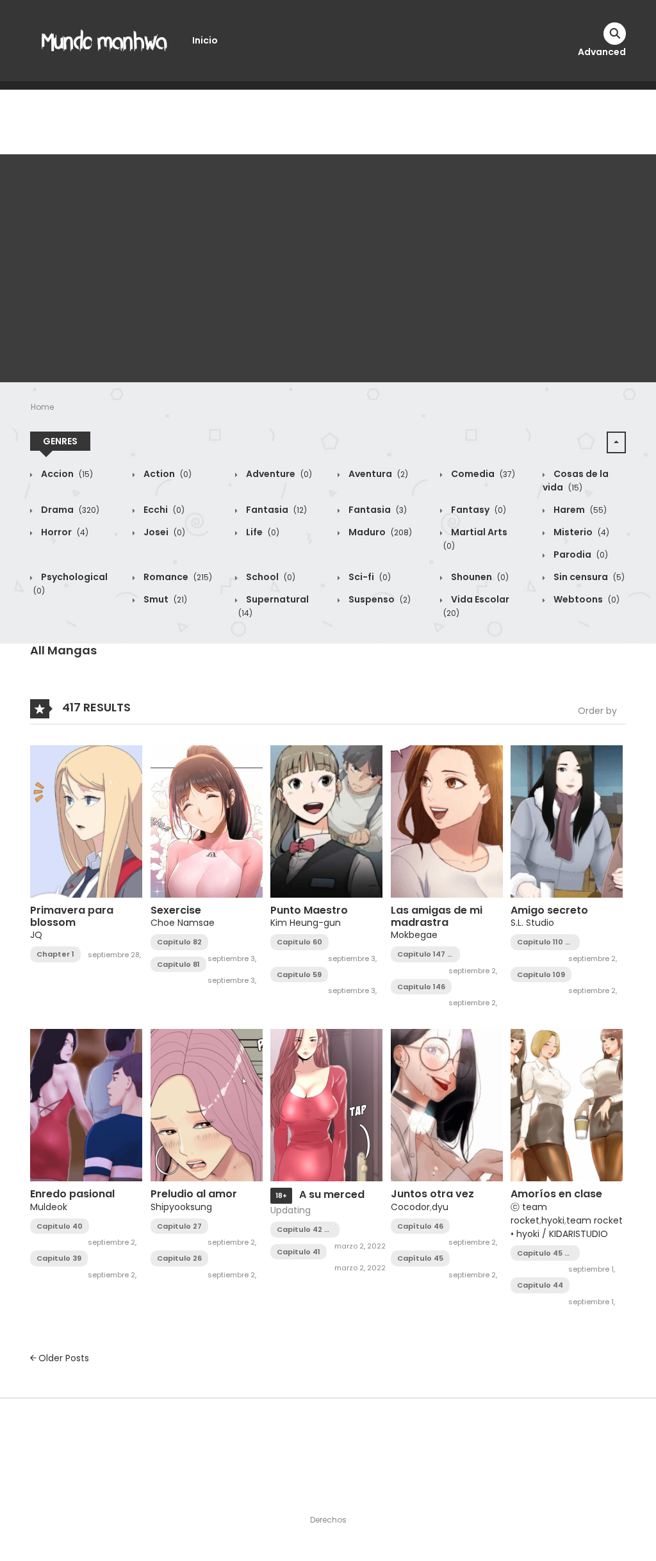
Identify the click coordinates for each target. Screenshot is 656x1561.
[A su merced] (326, 1104)
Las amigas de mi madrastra (436, 916)
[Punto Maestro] (326, 820)
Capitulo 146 (421, 987)
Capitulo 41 (298, 1252)
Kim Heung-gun (305, 922)
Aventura (377, 473)
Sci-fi (369, 576)
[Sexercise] (207, 820)
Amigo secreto (549, 910)
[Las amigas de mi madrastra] (447, 820)
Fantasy (477, 509)
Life (261, 532)
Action (167, 473)
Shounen (479, 576)
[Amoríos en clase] (567, 1104)
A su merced (332, 1194)
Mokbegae (414, 934)
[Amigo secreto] (567, 820)
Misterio (580, 532)
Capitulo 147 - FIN (424, 954)
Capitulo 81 (178, 964)
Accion (66, 473)
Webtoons (585, 599)
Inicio (205, 40)
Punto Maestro (309, 910)
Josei (163, 532)
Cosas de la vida (576, 480)
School (269, 576)
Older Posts (62, 1358)
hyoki (552, 1220)
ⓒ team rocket (529, 1214)
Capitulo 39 (59, 1258)
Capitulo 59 (299, 974)
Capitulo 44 (540, 1285)
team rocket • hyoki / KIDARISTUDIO (567, 1227)
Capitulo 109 (541, 974)
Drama (69, 509)
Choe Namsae (183, 922)
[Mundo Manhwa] (104, 39)
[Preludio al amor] (207, 1104)
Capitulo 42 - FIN (303, 1229)
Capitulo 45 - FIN (543, 1253)
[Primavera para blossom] (86, 820)
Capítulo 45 (420, 1258)
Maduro (379, 532)
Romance (177, 576)
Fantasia (275, 509)
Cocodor (410, 1207)
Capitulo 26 (179, 1258)
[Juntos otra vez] (447, 1104)
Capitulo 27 (179, 1226)
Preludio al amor (194, 1193)
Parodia (580, 554)
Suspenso (379, 599)
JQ (36, 934)
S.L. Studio (532, 922)
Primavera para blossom (71, 916)
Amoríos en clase (556, 1193)
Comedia (482, 473)
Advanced (602, 51)
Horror (63, 532)
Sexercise (176, 910)
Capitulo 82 (179, 942)
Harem (579, 509)
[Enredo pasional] (86, 1104)
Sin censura (588, 576)
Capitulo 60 (299, 942)
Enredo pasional (72, 1193)
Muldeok (48, 1207)
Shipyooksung (181, 1207)
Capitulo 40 (60, 1226)
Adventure (278, 473)
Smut (164, 599)
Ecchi (163, 509)
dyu (440, 1207)
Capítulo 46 (420, 1226)
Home (42, 406)
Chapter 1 (55, 954)
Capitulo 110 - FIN (543, 942)
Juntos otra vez (432, 1193)
